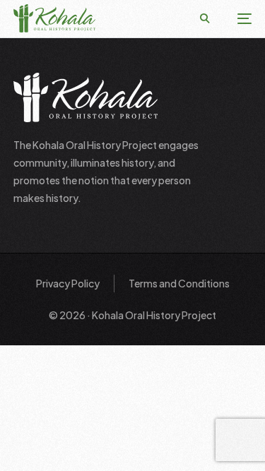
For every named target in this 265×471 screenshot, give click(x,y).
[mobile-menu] (237, 18)
